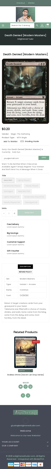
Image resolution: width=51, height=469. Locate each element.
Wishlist (31, 3)
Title (4, 175)
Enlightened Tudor (26, 39)
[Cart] (47, 25)
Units (4, 208)
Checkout (20, 3)
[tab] (25, 266)
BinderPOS (39, 459)
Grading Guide (32, 141)
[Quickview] (20, 386)
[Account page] (42, 25)
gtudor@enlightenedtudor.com (25, 425)
